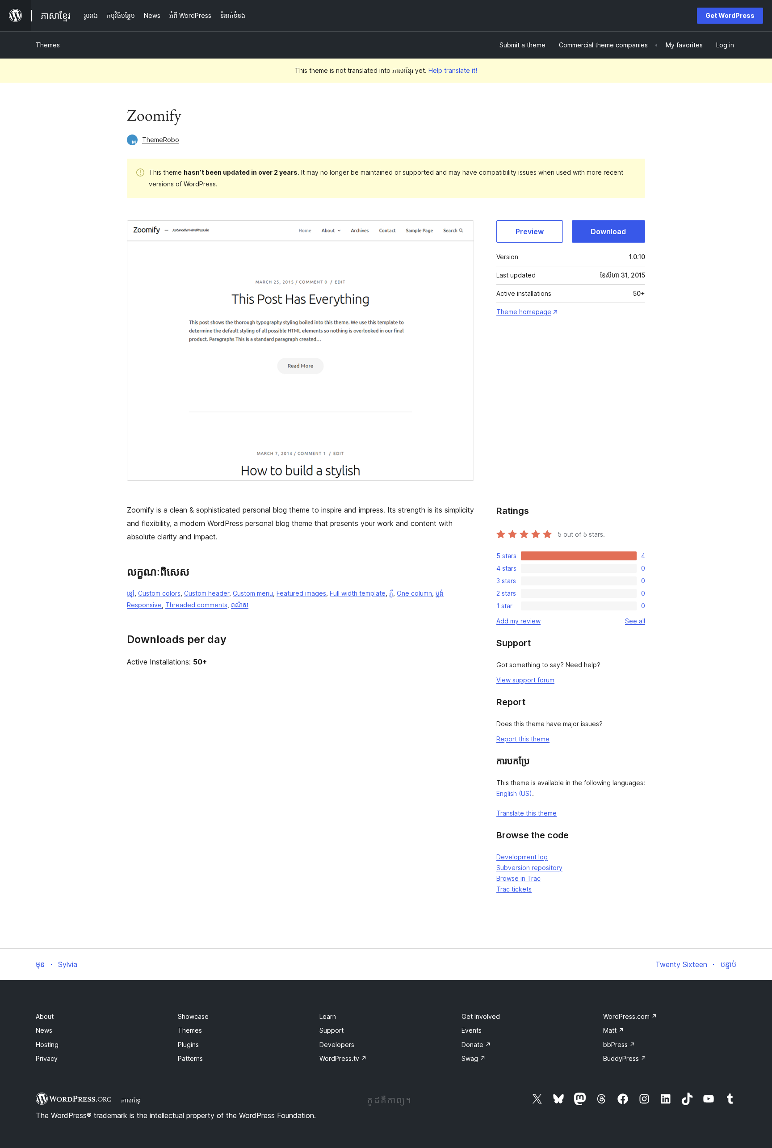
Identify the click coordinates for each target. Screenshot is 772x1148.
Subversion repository (529, 867)
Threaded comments (196, 605)
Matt (613, 1030)
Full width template (358, 593)
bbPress (619, 1044)
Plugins (188, 1044)
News (44, 1030)
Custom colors (159, 593)
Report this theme (523, 739)
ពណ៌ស (239, 605)
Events (472, 1030)
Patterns (190, 1058)
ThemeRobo (160, 139)
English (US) (514, 793)
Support (331, 1030)
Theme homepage (523, 311)
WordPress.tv (343, 1058)
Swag (474, 1058)
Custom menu (253, 593)
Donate (476, 1044)
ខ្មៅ (130, 593)
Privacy (47, 1058)
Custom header (206, 593)
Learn (327, 1016)
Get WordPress (730, 15)
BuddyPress (624, 1058)
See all (635, 621)
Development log (522, 857)
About (45, 1016)
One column (414, 593)
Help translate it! (452, 70)
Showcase (193, 1016)
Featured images (301, 593)
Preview (530, 231)
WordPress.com (630, 1016)
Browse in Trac (518, 878)
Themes (48, 45)
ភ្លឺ (391, 593)
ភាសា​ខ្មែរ (131, 1100)
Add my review (518, 621)
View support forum (525, 680)
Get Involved (481, 1016)
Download (608, 231)
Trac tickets (514, 889)
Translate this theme (526, 813)
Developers (336, 1044)
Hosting (47, 1044)
